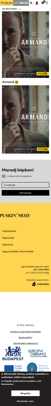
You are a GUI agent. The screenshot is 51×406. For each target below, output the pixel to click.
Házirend (7, 244)
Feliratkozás (25, 193)
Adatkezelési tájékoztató (25, 343)
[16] (16, 82)
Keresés (31, 3)
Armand (8, 82)
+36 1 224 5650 (41, 269)
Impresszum (9, 230)
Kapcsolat (8, 237)
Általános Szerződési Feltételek (25, 331)
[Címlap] (14, 3)
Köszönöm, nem (25, 401)
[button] (38, 3)
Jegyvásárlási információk (18, 251)
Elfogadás (25, 393)
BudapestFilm (25, 337)
